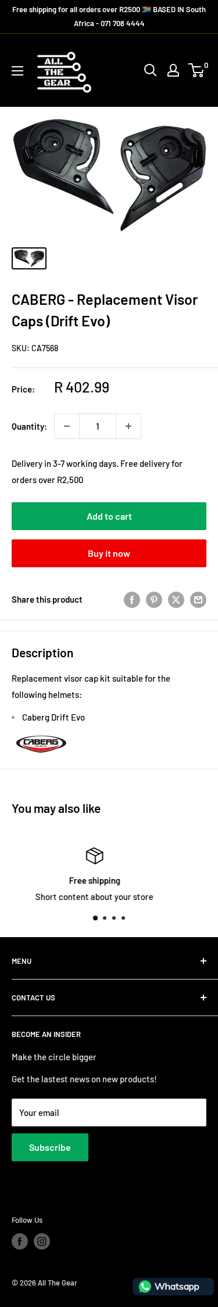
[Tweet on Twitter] (176, 599)
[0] (197, 70)
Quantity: (29, 426)
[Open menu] (17, 70)
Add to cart (109, 515)
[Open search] (150, 70)
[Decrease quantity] (67, 426)
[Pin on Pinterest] (154, 599)
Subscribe (50, 1147)
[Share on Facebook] (132, 599)
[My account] (173, 70)
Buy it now (109, 553)
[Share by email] (198, 599)
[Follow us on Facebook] (20, 1241)
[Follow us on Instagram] (42, 1241)
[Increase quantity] (128, 426)
